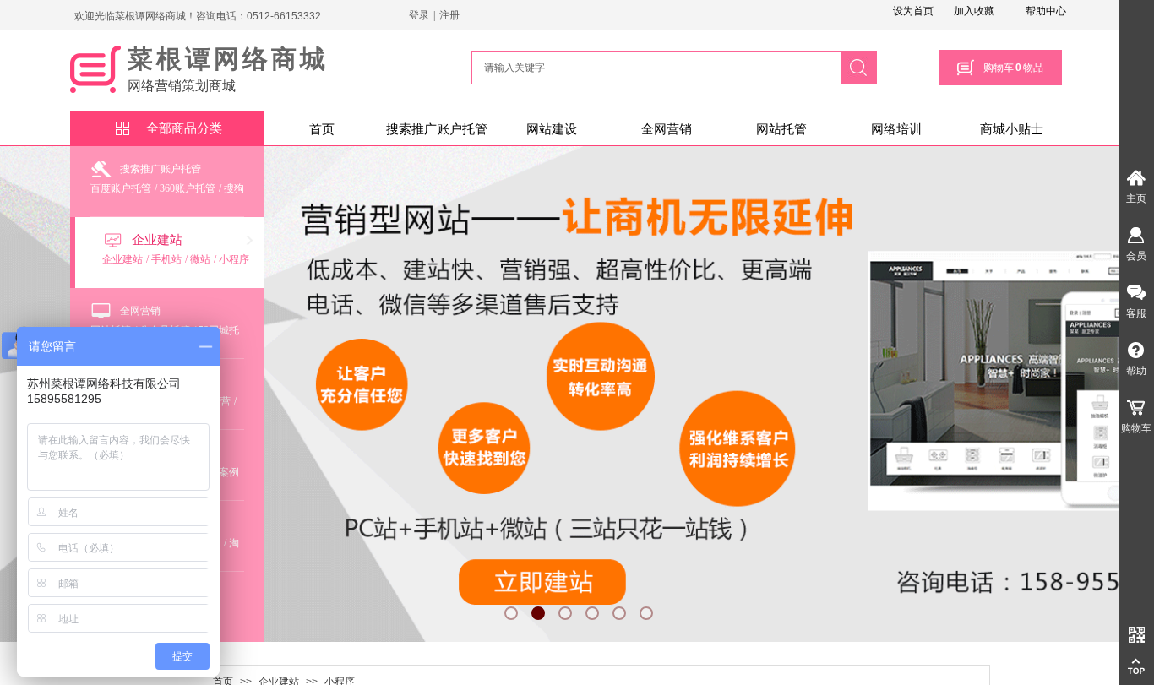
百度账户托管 (120, 188)
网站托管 (781, 129)
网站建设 (551, 129)
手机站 (166, 259)
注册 (449, 15)
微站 (200, 259)
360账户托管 (187, 188)
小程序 (234, 259)
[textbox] (654, 67)
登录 (419, 15)
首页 (322, 129)
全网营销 (666, 129)
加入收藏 (974, 11)
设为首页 (913, 11)
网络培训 (896, 129)
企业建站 (157, 240)
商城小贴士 (1011, 129)
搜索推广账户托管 (436, 129)
